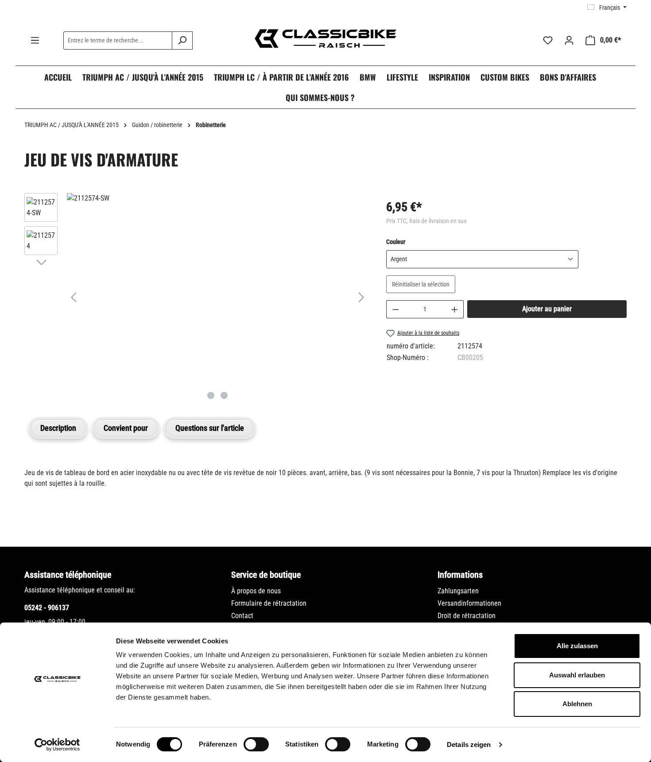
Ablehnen (577, 704)
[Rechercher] (182, 40)
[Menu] (35, 40)
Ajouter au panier (547, 309)
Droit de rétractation (467, 615)
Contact (242, 615)
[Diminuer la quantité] (395, 309)
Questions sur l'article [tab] (209, 428)
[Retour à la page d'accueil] (325, 38)
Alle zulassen (577, 646)
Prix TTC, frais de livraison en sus (426, 220)
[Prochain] (361, 297)
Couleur (395, 241)
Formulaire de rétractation (268, 603)
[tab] (58, 428)
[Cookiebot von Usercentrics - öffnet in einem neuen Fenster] (57, 744)
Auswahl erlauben (577, 675)
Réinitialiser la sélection (421, 284)
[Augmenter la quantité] (455, 309)
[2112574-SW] (217, 198)
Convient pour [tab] (126, 428)
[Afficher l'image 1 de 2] (210, 395)
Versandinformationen (469, 603)
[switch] (256, 744)
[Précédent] (73, 297)
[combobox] (117, 40)
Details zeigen (469, 744)
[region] (196, 297)
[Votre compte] (569, 40)
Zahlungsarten (458, 591)
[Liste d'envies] (547, 40)
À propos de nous (256, 591)
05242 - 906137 (46, 607)
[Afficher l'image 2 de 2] (224, 395)
